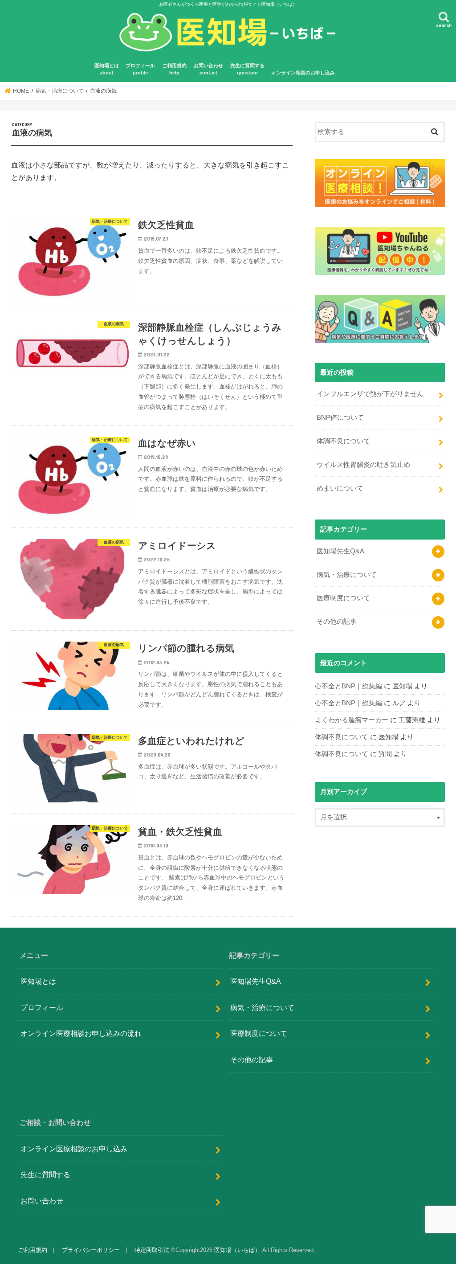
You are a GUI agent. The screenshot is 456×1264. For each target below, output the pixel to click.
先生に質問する (45, 1174)
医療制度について (343, 597)
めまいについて (340, 488)
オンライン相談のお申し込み (303, 72)
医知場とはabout (106, 69)
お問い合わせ (41, 1201)
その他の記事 (337, 621)
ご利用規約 (32, 1250)
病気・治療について (347, 574)
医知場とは (38, 981)
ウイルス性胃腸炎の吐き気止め (363, 464)
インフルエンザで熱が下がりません (370, 393)
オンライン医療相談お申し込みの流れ (81, 1033)
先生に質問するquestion (247, 69)
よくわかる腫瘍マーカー (351, 720)
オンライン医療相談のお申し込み (73, 1149)
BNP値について (340, 417)
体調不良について (343, 441)
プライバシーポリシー (91, 1250)
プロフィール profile (140, 69)
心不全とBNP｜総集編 (348, 686)
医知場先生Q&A (340, 551)
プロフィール (41, 1007)
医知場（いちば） (237, 1250)
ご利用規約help (174, 69)
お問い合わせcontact (208, 69)
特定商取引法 (151, 1250)
